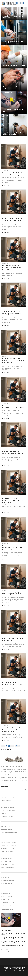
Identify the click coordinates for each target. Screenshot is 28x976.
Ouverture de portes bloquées (8, 848)
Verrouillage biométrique (7, 909)
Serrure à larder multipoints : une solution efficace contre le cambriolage (13, 946)
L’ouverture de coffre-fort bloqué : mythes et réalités (12, 594)
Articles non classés (6, 800)
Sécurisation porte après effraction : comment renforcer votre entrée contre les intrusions (13, 313)
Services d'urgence (5, 893)
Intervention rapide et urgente (8, 842)
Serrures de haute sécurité (7, 880)
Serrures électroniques (6, 883)
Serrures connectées (6, 877)
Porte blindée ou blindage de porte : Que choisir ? (13, 16)
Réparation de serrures (6, 861)
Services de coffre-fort (6, 896)
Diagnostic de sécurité (6, 829)
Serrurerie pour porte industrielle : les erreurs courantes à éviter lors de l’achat (12, 938)
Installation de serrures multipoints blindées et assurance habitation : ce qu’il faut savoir (13, 360)
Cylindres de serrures (6, 823)
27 (16, 745)
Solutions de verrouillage (7, 902)
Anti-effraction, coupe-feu (7, 797)
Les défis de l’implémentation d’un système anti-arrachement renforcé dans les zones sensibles (12, 220)
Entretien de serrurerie (6, 835)
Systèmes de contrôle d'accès (8, 906)
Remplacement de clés (6, 858)
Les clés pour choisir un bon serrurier (14, 65)
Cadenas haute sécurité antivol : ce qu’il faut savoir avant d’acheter (12, 639)
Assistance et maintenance (7, 807)
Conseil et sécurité (5, 813)
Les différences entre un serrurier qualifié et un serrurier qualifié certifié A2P (12, 267)
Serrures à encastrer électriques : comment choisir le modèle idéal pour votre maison (12, 547)
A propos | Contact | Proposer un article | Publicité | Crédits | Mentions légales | (14, 968)
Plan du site (20, 968)
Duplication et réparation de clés (9, 832)
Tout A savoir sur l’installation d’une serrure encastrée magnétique (13, 174)
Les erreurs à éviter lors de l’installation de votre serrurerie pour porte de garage (13, 500)
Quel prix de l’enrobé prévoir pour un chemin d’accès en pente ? (13, 934)
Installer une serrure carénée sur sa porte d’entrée (13, 41)
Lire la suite (6, 185)
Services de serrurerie (6, 115)
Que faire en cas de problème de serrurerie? (12, 87)
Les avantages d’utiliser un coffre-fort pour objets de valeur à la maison (13, 406)
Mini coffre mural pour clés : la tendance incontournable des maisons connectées (11, 729)
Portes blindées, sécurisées (7, 851)
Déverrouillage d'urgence (7, 826)
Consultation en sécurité (7, 46)
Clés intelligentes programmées (8, 810)
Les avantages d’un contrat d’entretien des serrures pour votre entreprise (12, 684)
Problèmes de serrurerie (7, 69)
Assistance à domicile (6, 804)
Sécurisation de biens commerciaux (9, 870)
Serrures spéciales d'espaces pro (9, 890)
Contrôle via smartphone (7, 819)
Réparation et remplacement (8, 92)
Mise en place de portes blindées (8, 845)
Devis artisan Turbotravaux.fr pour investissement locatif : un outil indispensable (13, 942)
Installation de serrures (7, 21)
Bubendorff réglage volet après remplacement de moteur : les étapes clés (13, 950)
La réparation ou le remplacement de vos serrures (14, 110)
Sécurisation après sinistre (7, 867)
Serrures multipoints (6, 886)
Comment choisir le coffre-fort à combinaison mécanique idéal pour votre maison (13, 453)
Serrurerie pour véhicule (7, 874)
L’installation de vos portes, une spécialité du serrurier (12, 133)
